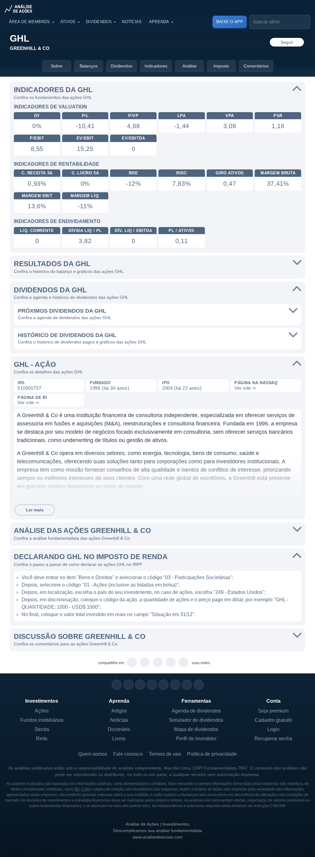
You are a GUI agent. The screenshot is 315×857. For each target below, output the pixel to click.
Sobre (56, 65)
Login (273, 729)
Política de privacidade (212, 754)
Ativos (68, 21)
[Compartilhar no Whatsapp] (132, 663)
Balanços (89, 65)
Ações (42, 710)
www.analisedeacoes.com (158, 837)
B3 (77, 789)
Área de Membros (29, 21)
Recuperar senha (273, 738)
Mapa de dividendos (196, 729)
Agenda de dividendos (196, 710)
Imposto (221, 65)
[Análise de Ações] (20, 8)
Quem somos (92, 754)
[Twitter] (140, 685)
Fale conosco (128, 754)
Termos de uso (165, 754)
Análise (189, 65)
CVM (85, 789)
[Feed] (187, 685)
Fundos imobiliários (41, 720)
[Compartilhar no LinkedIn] (183, 663)
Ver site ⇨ (245, 388)
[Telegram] (152, 685)
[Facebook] (128, 685)
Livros (119, 738)
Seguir (287, 42)
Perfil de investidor (196, 738)
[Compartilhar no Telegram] (145, 663)
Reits (41, 738)
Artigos (119, 710)
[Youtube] (163, 685)
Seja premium (273, 710)
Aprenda (159, 21)
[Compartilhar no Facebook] (157, 663)
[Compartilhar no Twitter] (170, 663)
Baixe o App (229, 21)
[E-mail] (198, 685)
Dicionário (119, 729)
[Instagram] (117, 685)
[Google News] (175, 685)
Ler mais (35, 509)
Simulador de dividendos (196, 720)
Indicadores (156, 65)
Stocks (41, 729)
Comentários (256, 65)
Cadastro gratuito (273, 720)
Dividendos (99, 21)
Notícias (132, 21)
